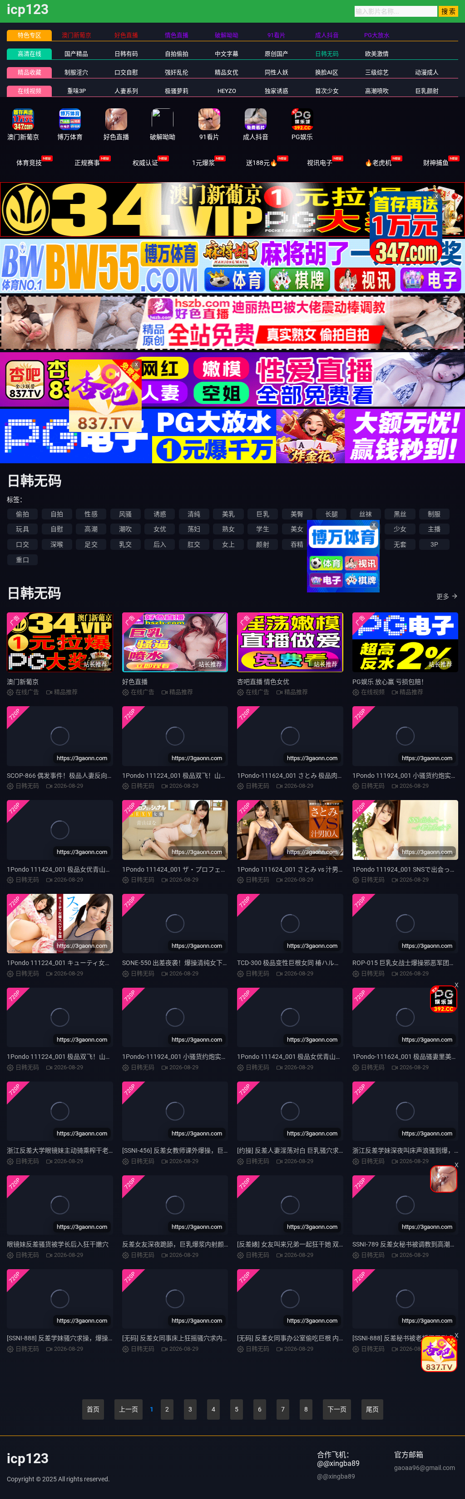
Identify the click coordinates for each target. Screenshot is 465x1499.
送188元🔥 (261, 162)
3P (434, 544)
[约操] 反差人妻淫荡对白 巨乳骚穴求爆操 (294, 1150)
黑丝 (400, 514)
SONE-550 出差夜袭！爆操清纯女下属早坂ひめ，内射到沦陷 (207, 962)
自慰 (56, 529)
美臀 (297, 514)
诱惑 (159, 514)
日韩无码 (327, 53)
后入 (159, 544)
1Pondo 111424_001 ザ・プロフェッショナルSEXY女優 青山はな (214, 869)
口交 (22, 544)
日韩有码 (126, 53)
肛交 (194, 544)
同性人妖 (276, 72)
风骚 (125, 514)
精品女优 (226, 72)
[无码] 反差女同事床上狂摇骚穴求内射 (175, 1338)
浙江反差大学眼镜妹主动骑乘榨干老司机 (64, 1150)
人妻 (331, 529)
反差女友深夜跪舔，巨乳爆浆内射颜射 (176, 1244)
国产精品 (76, 53)
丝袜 (365, 514)
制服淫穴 (76, 72)
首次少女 (327, 90)
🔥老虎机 (378, 162)
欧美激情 (377, 53)
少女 (400, 529)
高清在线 (29, 53)
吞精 (297, 544)
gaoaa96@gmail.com (424, 1467)
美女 (297, 529)
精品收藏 (29, 72)
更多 (442, 596)
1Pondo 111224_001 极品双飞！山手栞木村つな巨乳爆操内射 (209, 775)
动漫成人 (427, 72)
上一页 (128, 1409)
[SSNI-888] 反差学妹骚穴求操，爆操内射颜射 (70, 1338)
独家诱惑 (276, 90)
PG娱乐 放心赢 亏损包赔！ (389, 681)
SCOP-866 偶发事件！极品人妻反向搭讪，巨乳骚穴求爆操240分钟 (100, 775)
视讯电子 (319, 162)
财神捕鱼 (436, 162)
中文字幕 (226, 53)
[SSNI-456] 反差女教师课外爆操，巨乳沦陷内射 (188, 1150)
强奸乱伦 (176, 72)
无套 (400, 544)
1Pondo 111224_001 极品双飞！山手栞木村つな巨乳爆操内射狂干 (100, 1056)
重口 (22, 559)
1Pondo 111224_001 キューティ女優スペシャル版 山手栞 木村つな (101, 962)
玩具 (22, 529)
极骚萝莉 (176, 90)
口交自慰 (126, 72)
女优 (159, 529)
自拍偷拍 (176, 53)
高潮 (90, 529)
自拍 (56, 514)
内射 (365, 544)
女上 (228, 544)
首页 (93, 1409)
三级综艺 (377, 72)
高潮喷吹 (377, 90)
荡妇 (194, 529)
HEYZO (227, 90)
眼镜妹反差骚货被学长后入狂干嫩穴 (58, 1244)
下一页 (336, 1409)
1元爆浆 (203, 162)
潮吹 (125, 529)
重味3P (76, 90)
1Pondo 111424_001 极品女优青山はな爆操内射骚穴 (311, 1056)
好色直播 (135, 681)
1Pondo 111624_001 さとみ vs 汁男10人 (294, 869)
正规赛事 (87, 162)
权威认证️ (145, 162)
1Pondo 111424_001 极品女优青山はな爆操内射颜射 (81, 869)
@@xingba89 (336, 1476)
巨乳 (262, 514)
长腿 (331, 514)
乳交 (125, 544)
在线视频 (29, 90)
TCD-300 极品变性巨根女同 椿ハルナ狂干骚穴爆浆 (308, 962)
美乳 (228, 514)
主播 (434, 529)
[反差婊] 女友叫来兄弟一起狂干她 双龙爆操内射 (304, 1244)
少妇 (365, 529)
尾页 (372, 1409)
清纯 (194, 514)
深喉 (56, 544)
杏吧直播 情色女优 (263, 681)
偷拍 (22, 514)
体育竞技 (29, 162)
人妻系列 (126, 90)
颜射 (262, 544)
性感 (90, 514)
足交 (90, 544)
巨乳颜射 (427, 90)
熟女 (228, 529)
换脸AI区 (326, 72)
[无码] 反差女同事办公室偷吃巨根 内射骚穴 (297, 1338)
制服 (434, 514)
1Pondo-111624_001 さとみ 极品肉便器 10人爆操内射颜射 (320, 775)
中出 (331, 544)
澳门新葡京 (23, 681)
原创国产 (276, 53)
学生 (262, 529)
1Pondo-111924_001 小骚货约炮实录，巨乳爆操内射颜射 (203, 1056)
